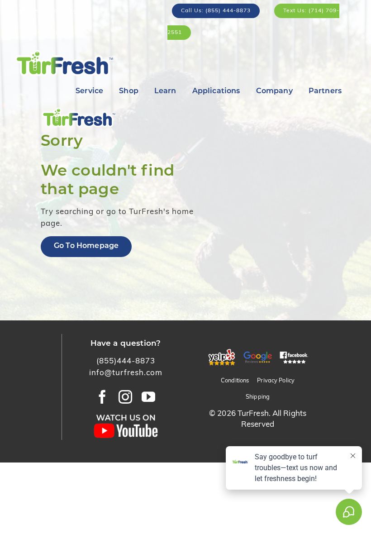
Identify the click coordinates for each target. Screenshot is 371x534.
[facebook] (102, 397)
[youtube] (149, 397)
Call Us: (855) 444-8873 (216, 11)
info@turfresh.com (125, 373)
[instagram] (126, 397)
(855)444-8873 (125, 361)
